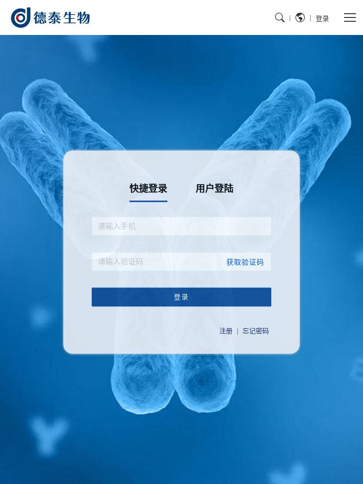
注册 (226, 331)
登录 (322, 18)
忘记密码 (255, 331)
